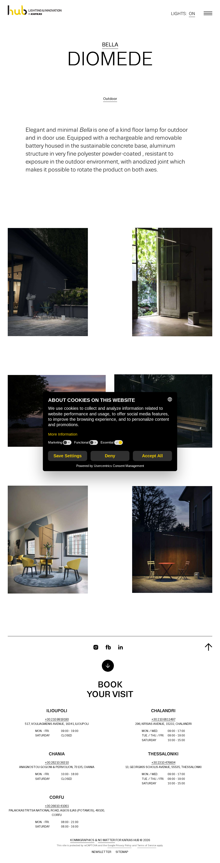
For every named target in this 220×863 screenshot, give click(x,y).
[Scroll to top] (208, 647)
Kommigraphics (82, 840)
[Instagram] (96, 647)
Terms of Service (146, 846)
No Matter (106, 840)
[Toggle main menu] (207, 13)
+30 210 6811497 (163, 719)
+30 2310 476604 (163, 762)
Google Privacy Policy (119, 846)
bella (110, 45)
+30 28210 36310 (57, 762)
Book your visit (110, 690)
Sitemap (122, 852)
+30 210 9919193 (57, 719)
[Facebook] (108, 647)
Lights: (183, 14)
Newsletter (101, 852)
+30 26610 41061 (57, 806)
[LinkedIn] (121, 647)
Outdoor (110, 99)
